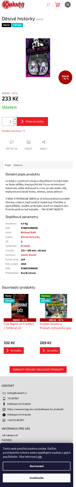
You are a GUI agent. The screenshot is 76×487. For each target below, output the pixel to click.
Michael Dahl (28, 232)
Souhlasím (37, 478)
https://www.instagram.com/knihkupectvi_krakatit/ (35, 409)
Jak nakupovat (10, 435)
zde (39, 457)
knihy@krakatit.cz (17, 393)
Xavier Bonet (29, 255)
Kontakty (7, 440)
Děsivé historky (30, 237)
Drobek (25, 246)
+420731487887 (15, 420)
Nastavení (37, 466)
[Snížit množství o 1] (15, 124)
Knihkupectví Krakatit (19, 404)
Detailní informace (12, 131)
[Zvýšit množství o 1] (15, 119)
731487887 (13, 398)
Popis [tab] (8, 165)
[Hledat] (48, 4)
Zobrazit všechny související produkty (38, 369)
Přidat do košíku (35, 121)
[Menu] (67, 4)
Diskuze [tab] (18, 165)
